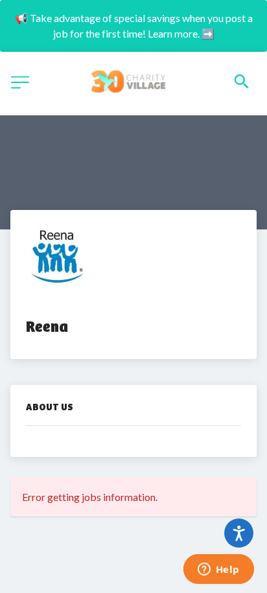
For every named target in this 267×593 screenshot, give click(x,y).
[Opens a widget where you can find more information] (218, 570)
